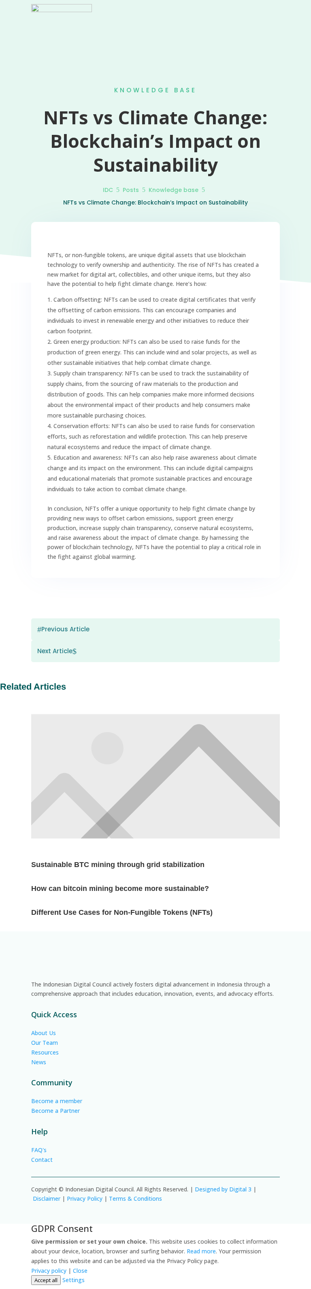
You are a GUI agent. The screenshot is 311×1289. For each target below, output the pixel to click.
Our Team (44, 1042)
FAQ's (39, 1150)
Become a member (56, 1101)
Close (80, 1270)
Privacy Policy (84, 1198)
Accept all (46, 1280)
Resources (45, 1052)
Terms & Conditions (135, 1198)
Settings (73, 1280)
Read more (201, 1251)
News (38, 1062)
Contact (42, 1159)
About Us (43, 1033)
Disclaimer (46, 1198)
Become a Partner (55, 1110)
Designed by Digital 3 (223, 1189)
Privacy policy (48, 1270)
